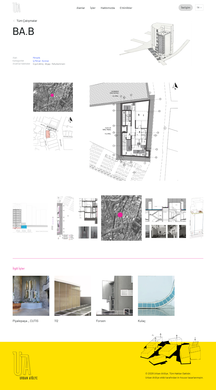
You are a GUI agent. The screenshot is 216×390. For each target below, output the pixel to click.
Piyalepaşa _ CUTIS (26, 321)
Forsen (101, 321)
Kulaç (141, 321)
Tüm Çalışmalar (26, 21)
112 (56, 321)
